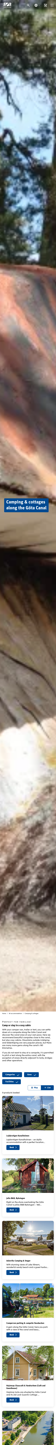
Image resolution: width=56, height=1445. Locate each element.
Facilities (9, 1082)
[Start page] (7, 5)
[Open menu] (52, 5)
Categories (10, 1075)
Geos (29, 1075)
